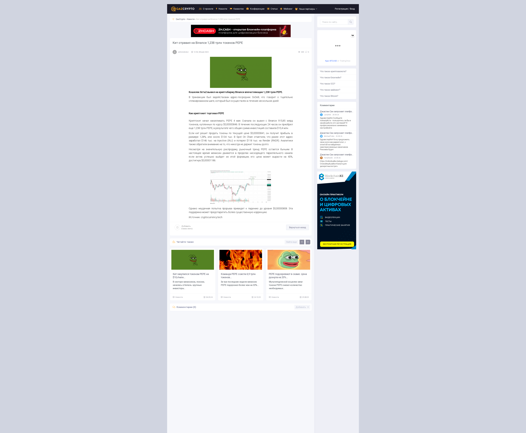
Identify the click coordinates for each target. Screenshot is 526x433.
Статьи (274, 9)
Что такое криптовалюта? (333, 71)
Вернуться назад (297, 227)
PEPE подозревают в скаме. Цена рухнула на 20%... (288, 276)
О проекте (208, 9)
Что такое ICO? (327, 83)
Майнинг (288, 9)
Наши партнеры (307, 9)
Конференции (257, 9)
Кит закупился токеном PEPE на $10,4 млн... (191, 276)
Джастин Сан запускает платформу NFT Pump (336, 111)
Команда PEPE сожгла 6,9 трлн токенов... (238, 276)
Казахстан (238, 9)
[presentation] (302, 242)
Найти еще (291, 242)
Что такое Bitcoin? (329, 96)
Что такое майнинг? (330, 90)
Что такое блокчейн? (330, 77)
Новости (222, 9)
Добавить (187, 227)
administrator (183, 52)
